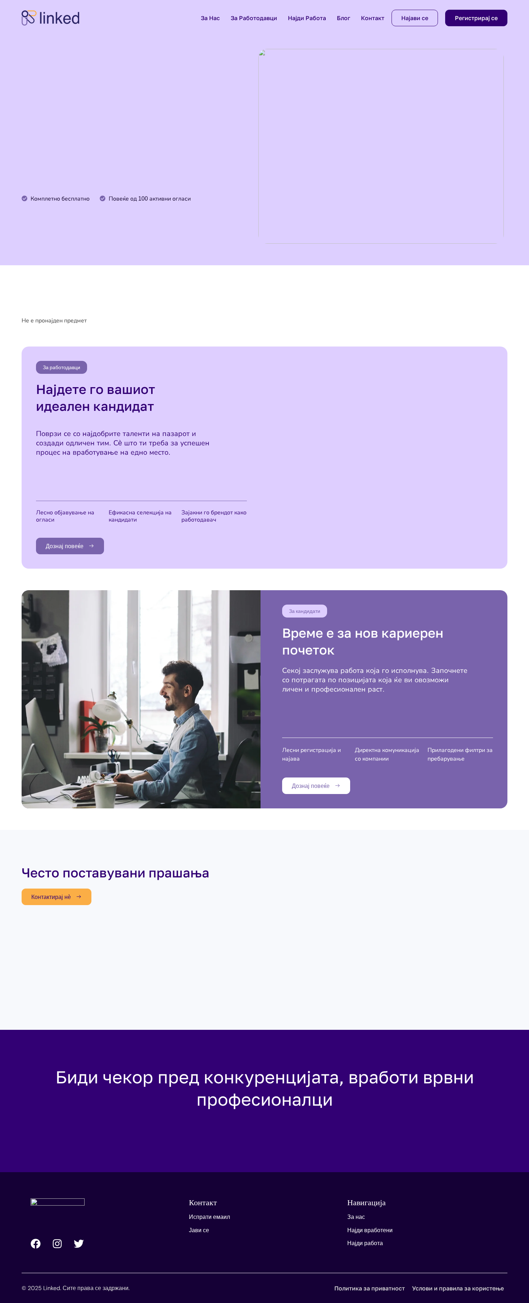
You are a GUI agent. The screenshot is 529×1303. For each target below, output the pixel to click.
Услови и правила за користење (458, 1288)
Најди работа (307, 18)
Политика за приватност (369, 1288)
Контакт (372, 18)
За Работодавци (254, 18)
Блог (343, 18)
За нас (210, 18)
